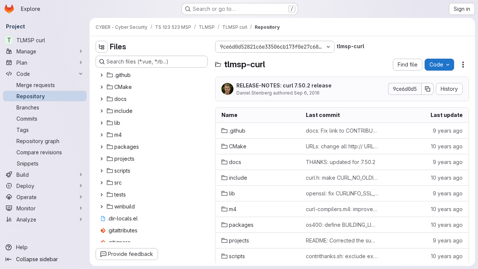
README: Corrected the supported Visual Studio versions (342, 240)
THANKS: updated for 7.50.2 (340, 162)
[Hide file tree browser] (102, 47)
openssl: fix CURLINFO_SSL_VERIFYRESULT (342, 193)
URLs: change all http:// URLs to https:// (342, 146)
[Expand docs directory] (101, 99)
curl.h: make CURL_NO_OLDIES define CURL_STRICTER (342, 177)
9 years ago (448, 130)
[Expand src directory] (101, 182)
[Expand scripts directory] (101, 170)
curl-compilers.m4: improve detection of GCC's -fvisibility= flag (342, 209)
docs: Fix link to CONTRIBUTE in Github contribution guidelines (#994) (342, 130)
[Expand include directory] (101, 110)
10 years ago (447, 146)
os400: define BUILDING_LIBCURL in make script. (342, 225)
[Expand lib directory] (101, 122)
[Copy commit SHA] (428, 89)
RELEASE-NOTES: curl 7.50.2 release (284, 85)
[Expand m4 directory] (101, 134)
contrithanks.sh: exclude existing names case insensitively (342, 256)
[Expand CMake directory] (101, 87)
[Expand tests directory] (101, 194)
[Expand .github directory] (101, 75)
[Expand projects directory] (101, 158)
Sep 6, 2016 (307, 93)
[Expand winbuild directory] (101, 206)
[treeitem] (152, 75)
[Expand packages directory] (101, 146)
